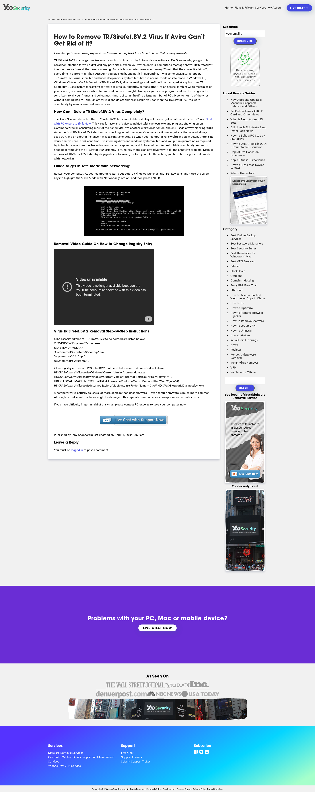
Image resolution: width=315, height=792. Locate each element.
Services (260, 7)
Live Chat (298, 8)
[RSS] (207, 751)
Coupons (236, 275)
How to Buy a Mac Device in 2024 (247, 166)
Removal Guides (154, 789)
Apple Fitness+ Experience (247, 160)
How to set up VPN (243, 325)
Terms (210, 789)
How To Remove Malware (247, 321)
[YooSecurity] (16, 11)
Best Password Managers (246, 243)
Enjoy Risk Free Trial (243, 285)
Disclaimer (218, 789)
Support (188, 789)
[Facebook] (196, 751)
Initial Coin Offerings (244, 340)
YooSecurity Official (243, 372)
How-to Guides (240, 335)
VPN (233, 367)
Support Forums (131, 757)
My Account (275, 7)
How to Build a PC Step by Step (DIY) (247, 137)
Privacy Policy (199, 789)
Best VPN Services (242, 261)
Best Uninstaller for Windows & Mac (242, 254)
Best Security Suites (243, 248)
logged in (77, 450)
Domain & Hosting (242, 280)
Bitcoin (235, 266)
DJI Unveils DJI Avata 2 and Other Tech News (248, 128)
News (234, 345)
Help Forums (178, 789)
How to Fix (237, 303)
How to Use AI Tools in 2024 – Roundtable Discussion (248, 145)
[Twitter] (201, 751)
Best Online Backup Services (243, 236)
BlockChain (237, 271)
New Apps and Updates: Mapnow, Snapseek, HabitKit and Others (246, 103)
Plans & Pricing (244, 7)
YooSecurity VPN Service (64, 766)
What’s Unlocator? (242, 173)
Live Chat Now (157, 628)
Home (229, 7)
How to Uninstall (241, 330)
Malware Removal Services (65, 752)
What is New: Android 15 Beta (246, 120)
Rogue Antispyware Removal (243, 356)
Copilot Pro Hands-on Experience (244, 153)
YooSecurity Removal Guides (64, 19)
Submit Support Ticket (135, 761)
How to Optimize (241, 308)
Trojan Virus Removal (244, 362)
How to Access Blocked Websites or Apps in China (247, 296)
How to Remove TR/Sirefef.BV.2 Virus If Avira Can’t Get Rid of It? (129, 40)
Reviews (235, 349)
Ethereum (236, 290)
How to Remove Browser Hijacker (246, 314)
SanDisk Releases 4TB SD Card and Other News (246, 112)
